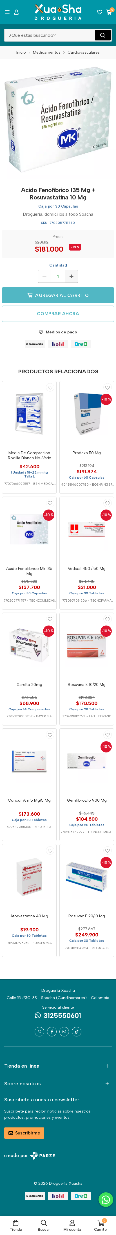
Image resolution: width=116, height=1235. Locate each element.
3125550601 (62, 1015)
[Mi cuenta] (16, 12)
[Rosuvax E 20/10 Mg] (87, 877)
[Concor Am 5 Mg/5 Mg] (29, 761)
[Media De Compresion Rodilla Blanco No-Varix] (29, 414)
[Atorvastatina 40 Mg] (29, 877)
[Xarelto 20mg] (29, 645)
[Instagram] (64, 1031)
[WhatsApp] (39, 1031)
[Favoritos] (99, 12)
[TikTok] (76, 1031)
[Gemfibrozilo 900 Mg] (87, 761)
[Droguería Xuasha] (58, 12)
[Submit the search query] (103, 35)
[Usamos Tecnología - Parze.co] (29, 1156)
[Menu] (7, 12)
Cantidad (58, 265)
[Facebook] (52, 1031)
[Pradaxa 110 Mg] (87, 414)
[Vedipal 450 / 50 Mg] (87, 529)
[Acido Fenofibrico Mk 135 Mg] (29, 529)
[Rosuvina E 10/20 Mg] (87, 645)
